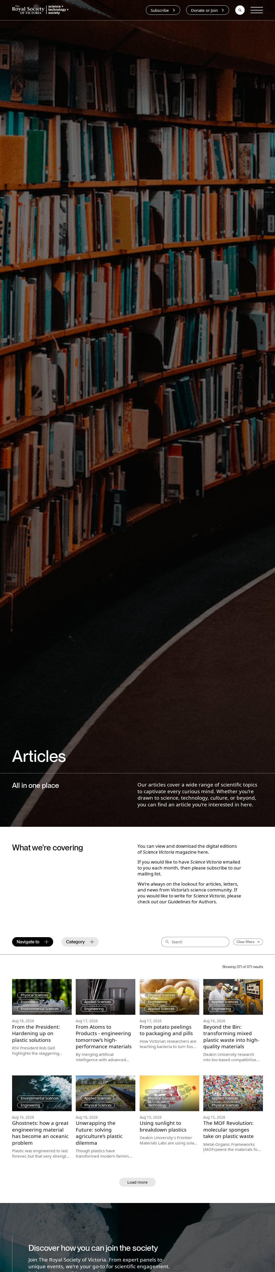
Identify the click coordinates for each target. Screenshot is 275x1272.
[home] (41, 10)
